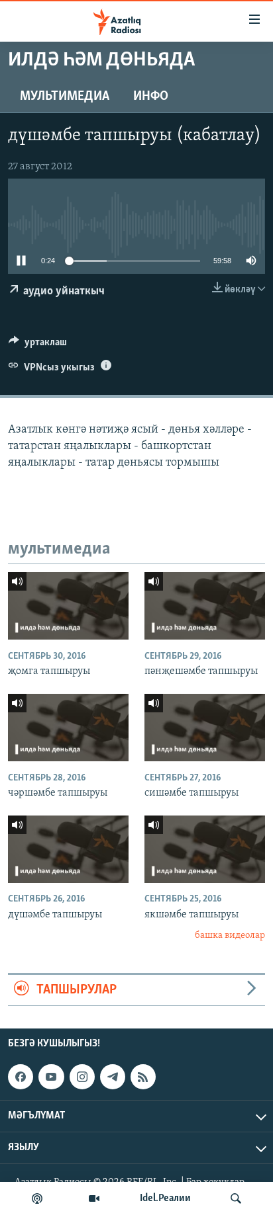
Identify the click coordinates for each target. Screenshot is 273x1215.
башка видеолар (230, 936)
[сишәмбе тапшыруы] (204, 727)
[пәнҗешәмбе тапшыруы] (204, 606)
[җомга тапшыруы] (68, 606)
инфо (150, 96)
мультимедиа (64, 96)
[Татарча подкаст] (37, 1198)
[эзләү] (236, 1198)
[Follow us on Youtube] (51, 1076)
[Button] (38, 345)
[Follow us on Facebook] (20, 1076)
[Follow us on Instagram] (82, 1076)
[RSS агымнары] (143, 1076)
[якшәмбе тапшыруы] (204, 849)
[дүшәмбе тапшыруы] (68, 849)
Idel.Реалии (165, 1198)
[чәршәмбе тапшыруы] (68, 727)
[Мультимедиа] (94, 1198)
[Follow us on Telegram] (112, 1076)
